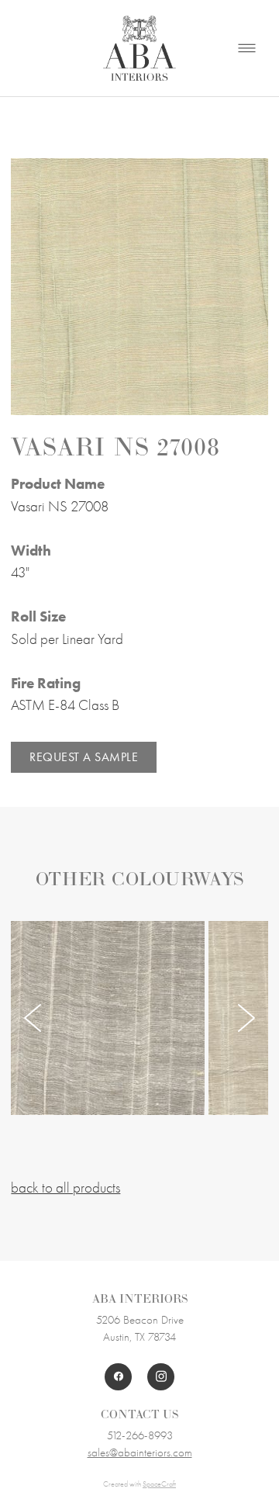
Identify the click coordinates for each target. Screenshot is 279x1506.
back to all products (65, 1187)
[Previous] (32, 1018)
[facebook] (118, 1376)
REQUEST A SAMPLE (83, 757)
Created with (139, 1484)
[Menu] (246, 48)
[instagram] (160, 1376)
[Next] (246, 1018)
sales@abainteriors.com (140, 1452)
